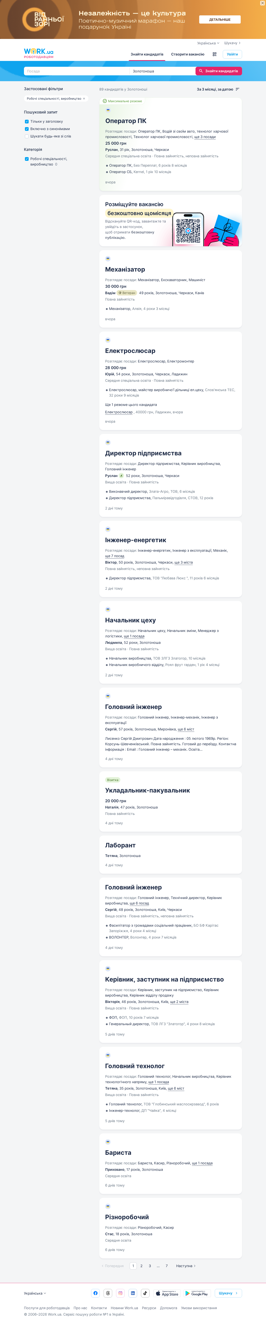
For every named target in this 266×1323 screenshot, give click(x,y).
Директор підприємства (143, 453)
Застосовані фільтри (43, 88)
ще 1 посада (134, 636)
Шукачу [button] (225, 1293)
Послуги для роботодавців (47, 1308)
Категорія (33, 149)
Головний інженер (133, 707)
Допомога (168, 1308)
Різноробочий (127, 1217)
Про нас (80, 1308)
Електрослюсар (130, 351)
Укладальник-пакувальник (147, 790)
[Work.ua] (38, 53)
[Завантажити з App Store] (167, 1293)
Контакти (99, 1308)
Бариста (118, 1152)
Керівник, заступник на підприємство (164, 979)
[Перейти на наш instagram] (120, 1293)
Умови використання (199, 1308)
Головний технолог (135, 1066)
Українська (33, 1293)
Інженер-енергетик (135, 540)
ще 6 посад (139, 903)
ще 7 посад (114, 556)
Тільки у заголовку (46, 121)
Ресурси (149, 1308)
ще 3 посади (205, 137)
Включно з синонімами (50, 129)
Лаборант (120, 845)
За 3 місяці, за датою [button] (215, 89)
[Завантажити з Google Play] (197, 1293)
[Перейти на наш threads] (108, 1293)
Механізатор (125, 269)
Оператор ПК (126, 121)
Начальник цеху (130, 620)
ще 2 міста (179, 1002)
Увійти (232, 54)
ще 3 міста (183, 562)
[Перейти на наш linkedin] (133, 1293)
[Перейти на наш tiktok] (145, 1293)
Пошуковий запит (41, 112)
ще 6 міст (186, 729)
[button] (214, 54)
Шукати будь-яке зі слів (50, 136)
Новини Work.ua (124, 1308)
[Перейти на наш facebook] (95, 1293)
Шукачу (230, 43)
